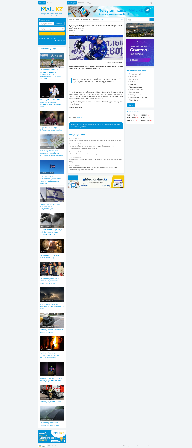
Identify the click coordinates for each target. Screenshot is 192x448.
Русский (49, 3)
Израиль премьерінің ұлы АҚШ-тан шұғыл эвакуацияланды (50, 205)
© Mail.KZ (50, 446)
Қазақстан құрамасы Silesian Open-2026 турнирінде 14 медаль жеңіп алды (51, 279)
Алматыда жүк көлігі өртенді (51, 400)
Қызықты (96, 19)
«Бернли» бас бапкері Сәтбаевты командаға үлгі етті (51, 127)
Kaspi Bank (134, 100)
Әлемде (71, 19)
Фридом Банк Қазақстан (138, 97)
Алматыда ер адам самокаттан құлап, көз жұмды (51, 329)
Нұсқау (88, 3)
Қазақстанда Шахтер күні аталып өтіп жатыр (49, 255)
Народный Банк (135, 95)
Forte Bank (133, 82)
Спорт (102, 19)
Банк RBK (133, 84)
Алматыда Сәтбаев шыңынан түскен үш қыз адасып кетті (51, 378)
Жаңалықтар (72, 3)
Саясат (77, 19)
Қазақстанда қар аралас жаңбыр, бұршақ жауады (49, 422)
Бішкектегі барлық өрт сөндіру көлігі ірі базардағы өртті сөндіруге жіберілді (51, 230)
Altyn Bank (133, 77)
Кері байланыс (150, 446)
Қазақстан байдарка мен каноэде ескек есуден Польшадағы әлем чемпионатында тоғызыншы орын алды (51, 72)
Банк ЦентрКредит (136, 87)
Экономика (84, 19)
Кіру (151, 3)
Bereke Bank (134, 79)
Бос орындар (140, 446)
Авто (90, 19)
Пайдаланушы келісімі (129, 446)
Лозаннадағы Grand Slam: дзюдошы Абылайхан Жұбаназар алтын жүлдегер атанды (50, 101)
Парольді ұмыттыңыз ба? (47, 38)
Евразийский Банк (136, 90)
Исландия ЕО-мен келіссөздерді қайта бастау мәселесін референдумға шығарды (50, 178)
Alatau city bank (135, 74)
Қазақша (42, 3)
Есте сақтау (61, 40)
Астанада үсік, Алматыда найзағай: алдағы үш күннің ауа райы (52, 305)
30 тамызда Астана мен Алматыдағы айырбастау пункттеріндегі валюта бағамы (51, 151)
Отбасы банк (134, 92)
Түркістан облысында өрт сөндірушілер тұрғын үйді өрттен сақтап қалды (50, 354)
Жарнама (81, 3)
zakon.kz (79, 117)
